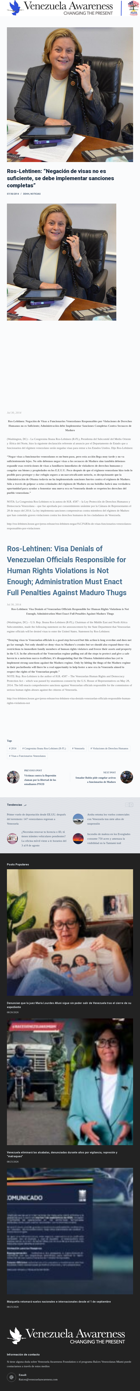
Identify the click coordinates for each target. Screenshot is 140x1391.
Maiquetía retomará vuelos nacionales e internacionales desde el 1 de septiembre (59, 1301)
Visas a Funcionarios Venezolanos (27, 756)
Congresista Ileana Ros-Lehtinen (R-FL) (44, 748)
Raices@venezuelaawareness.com (38, 1379)
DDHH (26, 194)
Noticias (35, 194)
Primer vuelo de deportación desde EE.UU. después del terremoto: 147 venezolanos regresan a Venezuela (36, 819)
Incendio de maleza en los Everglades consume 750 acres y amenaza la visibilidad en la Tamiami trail (108, 839)
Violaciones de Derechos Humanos (109, 748)
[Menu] (131, 8)
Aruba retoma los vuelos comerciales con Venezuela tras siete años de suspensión (108, 819)
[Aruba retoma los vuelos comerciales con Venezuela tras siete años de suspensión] (78, 819)
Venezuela (78, 748)
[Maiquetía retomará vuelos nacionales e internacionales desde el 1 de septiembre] (70, 1231)
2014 (12, 748)
